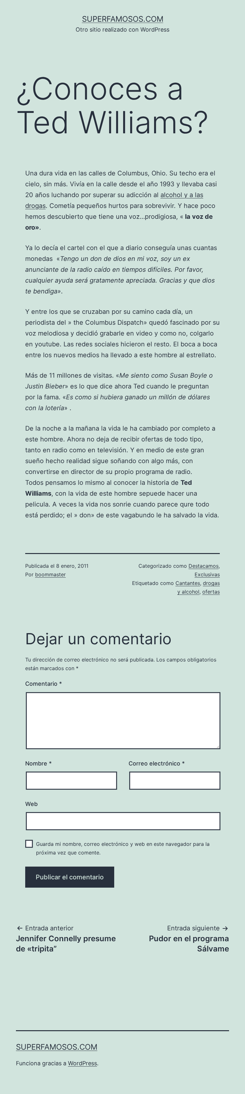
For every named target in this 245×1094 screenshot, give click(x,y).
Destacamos (204, 566)
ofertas (211, 591)
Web (31, 804)
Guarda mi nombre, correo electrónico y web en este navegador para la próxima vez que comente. (123, 848)
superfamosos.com (122, 19)
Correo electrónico (157, 763)
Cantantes (187, 583)
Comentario (43, 683)
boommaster (50, 574)
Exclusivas (207, 574)
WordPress (82, 1063)
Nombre (38, 763)
